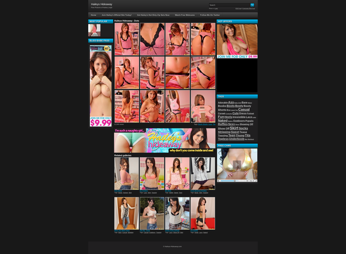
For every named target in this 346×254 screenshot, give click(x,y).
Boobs (222, 105)
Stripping (130, 232)
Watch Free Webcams (185, 15)
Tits (214, 124)
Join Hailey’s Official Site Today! (117, 15)
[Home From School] (177, 213)
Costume (229, 113)
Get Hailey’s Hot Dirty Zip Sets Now (153, 15)
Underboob (236, 138)
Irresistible (239, 116)
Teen (180, 192)
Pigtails (249, 120)
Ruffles (223, 124)
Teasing (154, 192)
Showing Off (246, 124)
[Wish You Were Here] (126, 213)
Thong (240, 135)
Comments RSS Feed (248, 8)
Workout (251, 139)
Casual (124, 232)
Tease (243, 131)
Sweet (176, 192)
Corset (221, 113)
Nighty (171, 192)
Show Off (176, 232)
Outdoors (152, 232)
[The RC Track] (152, 213)
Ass (231, 102)
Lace (210, 124)
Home (93, 15)
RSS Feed (238, 8)
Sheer (237, 124)
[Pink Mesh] (126, 173)
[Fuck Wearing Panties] (203, 173)
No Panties (144, 191)
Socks (243, 128)
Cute (235, 113)
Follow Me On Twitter (210, 15)
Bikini (250, 103)
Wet (246, 139)
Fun (221, 117)
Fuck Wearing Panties (199, 191)
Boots (120, 192)
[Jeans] (94, 30)
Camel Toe (234, 110)
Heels (196, 232)
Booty (239, 105)
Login (216, 8)
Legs (254, 117)
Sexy (231, 124)
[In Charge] (203, 213)
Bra (228, 110)
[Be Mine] (177, 173)
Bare (120, 232)
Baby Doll (237, 103)
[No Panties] (152, 173)
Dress (243, 113)
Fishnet (125, 192)
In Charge (194, 231)
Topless (223, 138)
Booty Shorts (203, 124)
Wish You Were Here (122, 231)
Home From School (172, 231)
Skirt (130, 192)
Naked (205, 232)
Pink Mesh (118, 191)
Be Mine (168, 191)
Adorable (223, 102)
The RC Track (145, 231)
